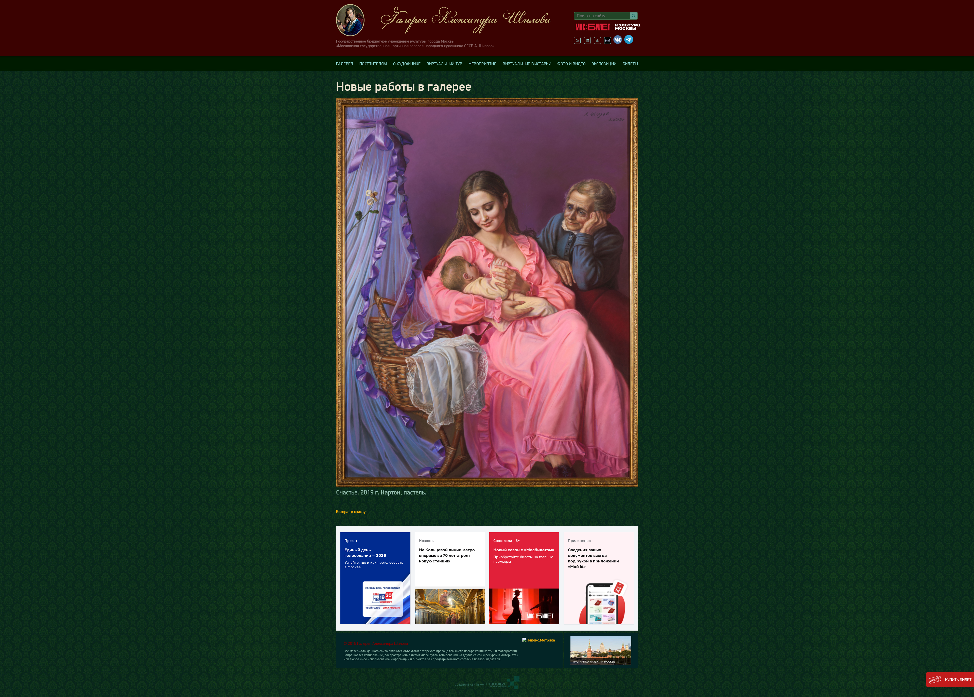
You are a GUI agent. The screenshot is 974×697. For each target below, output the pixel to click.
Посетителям (373, 63)
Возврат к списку (351, 511)
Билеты (630, 63)
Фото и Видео (571, 63)
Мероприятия (482, 63)
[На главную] (577, 42)
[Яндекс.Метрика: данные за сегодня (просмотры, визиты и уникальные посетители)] (538, 640)
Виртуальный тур (444, 63)
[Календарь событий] (587, 42)
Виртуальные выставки (527, 63)
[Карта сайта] (597, 42)
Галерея (344, 63)
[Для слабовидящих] (607, 42)
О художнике (407, 63)
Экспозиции (604, 63)
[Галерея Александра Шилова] (448, 20)
